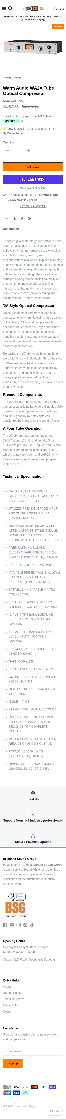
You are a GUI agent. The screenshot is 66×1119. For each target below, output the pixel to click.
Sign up (13, 1063)
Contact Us (10, 1005)
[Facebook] (5, 925)
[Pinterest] (25, 925)
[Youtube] (12, 925)
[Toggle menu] (4, 8)
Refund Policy (12, 992)
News (6, 1011)
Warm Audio (15, 133)
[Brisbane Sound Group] (33, 8)
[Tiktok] (32, 925)
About (7, 986)
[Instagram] (18, 925)
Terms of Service (14, 999)
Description (11, 228)
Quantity (8, 142)
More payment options (33, 187)
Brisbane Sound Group (23, 1106)
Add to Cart (33, 166)
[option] (33, 47)
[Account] (54, 8)
